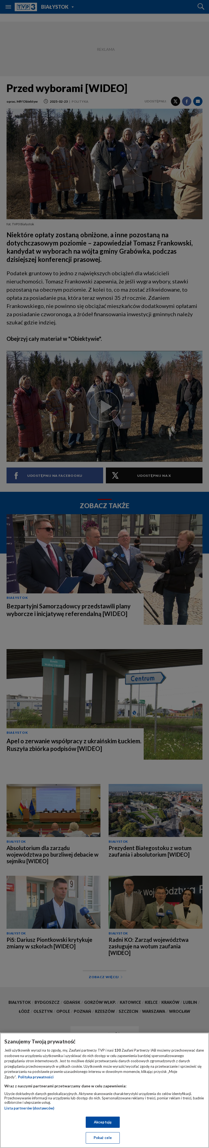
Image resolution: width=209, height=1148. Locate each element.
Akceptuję (103, 1122)
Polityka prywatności (36, 1077)
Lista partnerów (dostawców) (29, 1108)
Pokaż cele (103, 1137)
